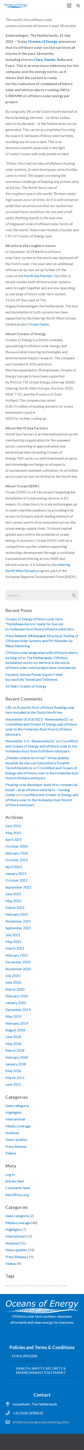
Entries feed (14, 1181)
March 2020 (14, 989)
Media (30, 1285)
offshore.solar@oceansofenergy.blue (41, 1422)
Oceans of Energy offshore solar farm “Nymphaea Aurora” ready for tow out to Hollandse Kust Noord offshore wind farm (39, 624)
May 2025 (13, 833)
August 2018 (15, 1030)
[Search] (78, 5)
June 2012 (13, 1084)
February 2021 (16, 955)
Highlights (13, 1112)
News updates (16, 1139)
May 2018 (13, 1043)
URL (8, 707)
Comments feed (17, 1188)
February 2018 (16, 1057)
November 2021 (18, 921)
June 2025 (13, 826)
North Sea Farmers (38, 276)
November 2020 (18, 969)
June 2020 (13, 982)
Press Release (15, 1146)
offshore (39, 1285)
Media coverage (17, 1126)
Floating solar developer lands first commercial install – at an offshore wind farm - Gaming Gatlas (41, 789)
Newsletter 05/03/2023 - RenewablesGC (37, 719)
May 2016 (13, 1071)
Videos (10, 1153)
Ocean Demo (39, 324)
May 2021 (13, 941)
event (22, 1285)
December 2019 (17, 1009)
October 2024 (16, 846)
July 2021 (12, 935)
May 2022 (13, 901)
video (64, 1285)
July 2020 (12, 975)
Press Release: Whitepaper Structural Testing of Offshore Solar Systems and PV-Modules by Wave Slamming (41, 641)
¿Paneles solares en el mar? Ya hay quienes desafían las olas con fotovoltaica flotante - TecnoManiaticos (38, 763)
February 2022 (16, 914)
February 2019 (16, 1023)
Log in (10, 1174)
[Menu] (69, 5)
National (12, 1133)
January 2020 (15, 1002)
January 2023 (15, 873)
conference (12, 1285)
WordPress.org (17, 1195)
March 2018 (14, 1050)
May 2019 (13, 1016)
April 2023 (13, 867)
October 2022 (16, 880)
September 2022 (18, 887)
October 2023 (16, 860)
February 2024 (16, 853)
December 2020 (17, 962)
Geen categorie (17, 1105)
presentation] (52, 1285)
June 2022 (13, 894)
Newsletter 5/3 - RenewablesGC (30, 741)
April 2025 (13, 839)
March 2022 (14, 907)
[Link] (16, 5)
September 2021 (18, 928)
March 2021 (14, 948)
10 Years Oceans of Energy (25, 686)
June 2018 (13, 1036)
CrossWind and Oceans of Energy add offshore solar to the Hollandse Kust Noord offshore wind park (41, 729)
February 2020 (16, 996)
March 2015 (14, 1077)
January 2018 (15, 1064)
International (15, 1119)
